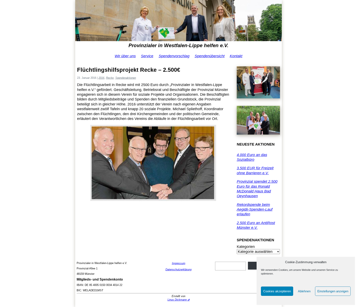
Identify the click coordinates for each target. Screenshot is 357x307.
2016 (101, 77)
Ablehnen (304, 291)
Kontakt (236, 56)
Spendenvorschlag (174, 56)
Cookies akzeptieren (277, 291)
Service (147, 56)
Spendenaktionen (125, 77)
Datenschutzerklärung (178, 269)
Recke (110, 77)
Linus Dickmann (177, 299)
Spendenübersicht (210, 56)
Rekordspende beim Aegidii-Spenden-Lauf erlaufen (255, 209)
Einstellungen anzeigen (332, 291)
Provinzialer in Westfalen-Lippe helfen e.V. (178, 45)
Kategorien (246, 247)
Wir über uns (125, 56)
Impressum (178, 263)
